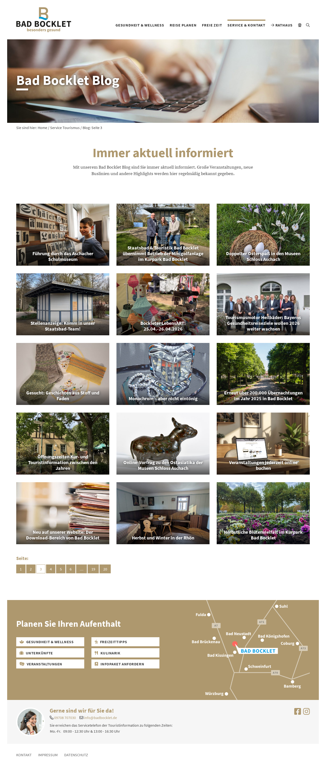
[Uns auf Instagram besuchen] (306, 712)
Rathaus (283, 25)
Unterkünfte (39, 653)
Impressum (48, 754)
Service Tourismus (65, 127)
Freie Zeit (212, 25)
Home (42, 127)
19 (93, 569)
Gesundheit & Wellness (140, 25)
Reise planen (183, 25)
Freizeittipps (113, 641)
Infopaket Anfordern (122, 664)
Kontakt (24, 754)
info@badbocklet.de (100, 717)
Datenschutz (76, 754)
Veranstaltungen (44, 664)
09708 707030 (65, 717)
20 (105, 569)
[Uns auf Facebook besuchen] (297, 712)
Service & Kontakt (246, 25)
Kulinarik (110, 653)
